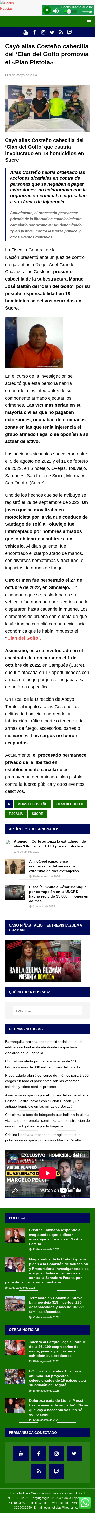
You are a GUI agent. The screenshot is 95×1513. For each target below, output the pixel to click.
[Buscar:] (47, 1010)
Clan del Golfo (69, 804)
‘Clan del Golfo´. (23, 638)
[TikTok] (60, 32)
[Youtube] (25, 32)
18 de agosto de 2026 (46, 1361)
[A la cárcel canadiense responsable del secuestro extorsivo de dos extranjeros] (15, 866)
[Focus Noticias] (11, 8)
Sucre (37, 814)
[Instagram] (43, 32)
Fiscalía (16, 814)
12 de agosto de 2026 (46, 1419)
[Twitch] (69, 32)
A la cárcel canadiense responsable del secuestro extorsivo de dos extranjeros (54, 866)
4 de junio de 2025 (44, 906)
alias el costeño (32, 804)
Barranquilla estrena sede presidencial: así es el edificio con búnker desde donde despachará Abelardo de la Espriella (43, 1047)
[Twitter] (52, 32)
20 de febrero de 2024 (46, 876)
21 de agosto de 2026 (46, 1249)
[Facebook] (34, 32)
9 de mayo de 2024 (23, 75)
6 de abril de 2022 (28, 851)
